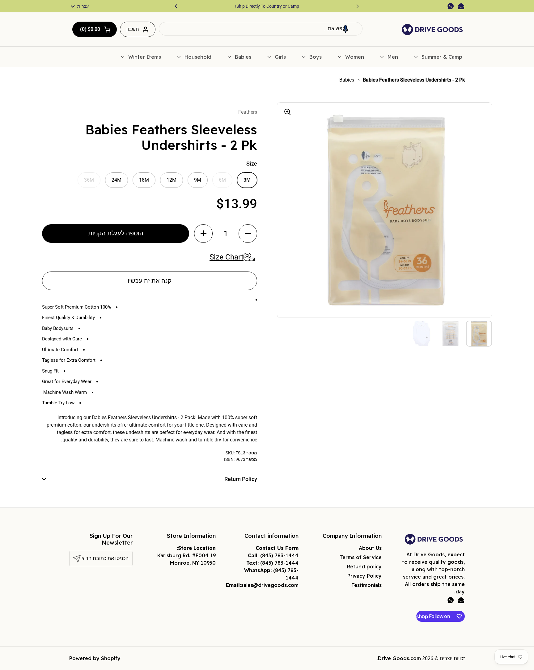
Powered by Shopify (95, 658)
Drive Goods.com (399, 658)
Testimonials (366, 585)
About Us (370, 548)
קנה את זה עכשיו (150, 280)
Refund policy (364, 566)
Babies (347, 80)
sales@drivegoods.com (270, 585)
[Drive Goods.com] (432, 29)
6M (222, 180)
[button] (345, 29)
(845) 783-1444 (279, 555)
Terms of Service (361, 557)
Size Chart (227, 257)
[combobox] (260, 29)
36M (89, 180)
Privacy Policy (364, 576)
